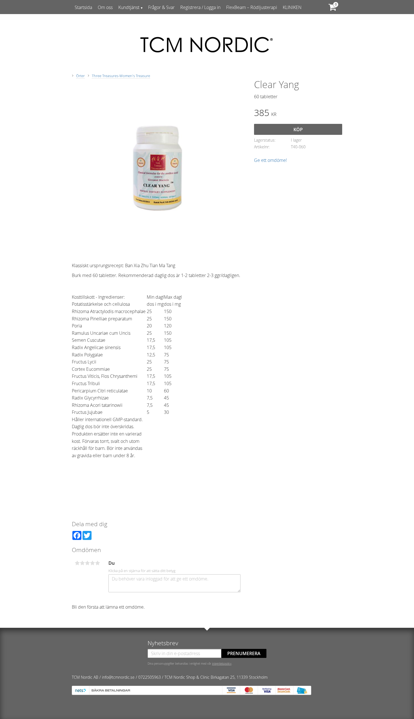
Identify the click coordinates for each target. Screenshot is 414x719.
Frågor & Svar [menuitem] (161, 7)
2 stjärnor (82, 563)
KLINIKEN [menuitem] (292, 7)
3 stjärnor (87, 563)
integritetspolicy (222, 664)
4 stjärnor (92, 563)
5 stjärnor (97, 563)
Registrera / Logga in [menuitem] (200, 7)
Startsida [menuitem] (83, 7)
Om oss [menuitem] (105, 7)
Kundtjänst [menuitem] (128, 7)
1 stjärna (77, 563)
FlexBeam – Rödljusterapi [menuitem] (251, 7)
